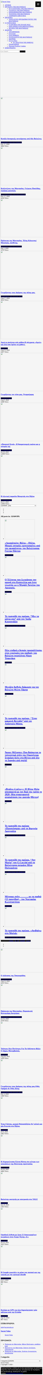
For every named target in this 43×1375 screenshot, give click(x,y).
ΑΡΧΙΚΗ (8, 5)
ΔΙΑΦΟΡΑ (8, 30)
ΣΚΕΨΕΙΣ (12, 39)
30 (24, 941)
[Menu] (38, 4)
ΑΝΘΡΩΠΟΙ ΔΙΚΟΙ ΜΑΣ (17, 16)
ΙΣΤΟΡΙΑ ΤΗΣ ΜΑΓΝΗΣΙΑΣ (18, 28)
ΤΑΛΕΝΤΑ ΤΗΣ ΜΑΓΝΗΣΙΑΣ (19, 10)
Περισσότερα (18, 1373)
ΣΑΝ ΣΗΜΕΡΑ (14, 35)
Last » (29, 941)
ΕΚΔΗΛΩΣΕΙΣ (14, 44)
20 (22, 941)
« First (11, 941)
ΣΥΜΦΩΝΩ (10, 1373)
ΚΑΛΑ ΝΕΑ (13, 41)
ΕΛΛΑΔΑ (12, 33)
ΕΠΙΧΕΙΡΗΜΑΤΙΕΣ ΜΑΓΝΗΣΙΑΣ (20, 12)
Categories (4, 1361)
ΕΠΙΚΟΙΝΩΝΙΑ (10, 48)
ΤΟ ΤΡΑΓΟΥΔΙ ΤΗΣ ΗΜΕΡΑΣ (23, 42)
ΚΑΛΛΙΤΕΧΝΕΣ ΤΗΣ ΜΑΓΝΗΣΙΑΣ (21, 8)
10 (21, 941)
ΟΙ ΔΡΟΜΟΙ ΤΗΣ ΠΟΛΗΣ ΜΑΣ (19, 24)
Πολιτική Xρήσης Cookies (17, 46)
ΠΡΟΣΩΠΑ (9, 17)
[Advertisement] (21, 74)
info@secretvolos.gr (7, 1327)
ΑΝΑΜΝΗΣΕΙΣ (14, 32)
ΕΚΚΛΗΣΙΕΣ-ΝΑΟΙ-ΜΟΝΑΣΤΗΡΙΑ (21, 26)
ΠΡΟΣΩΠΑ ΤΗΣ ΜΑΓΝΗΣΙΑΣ (15, 7)
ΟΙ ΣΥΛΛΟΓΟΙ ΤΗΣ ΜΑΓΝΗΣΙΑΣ (20, 37)
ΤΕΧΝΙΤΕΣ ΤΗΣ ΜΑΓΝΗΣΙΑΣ (19, 14)
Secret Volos (6, 1331)
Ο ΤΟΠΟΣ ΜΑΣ (10, 23)
